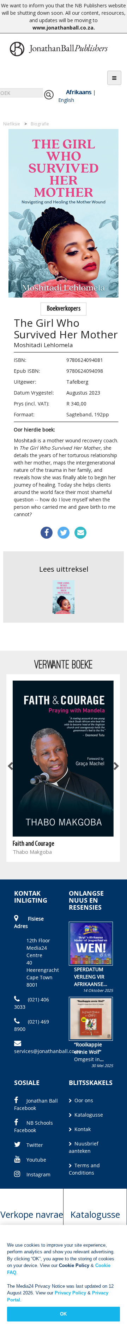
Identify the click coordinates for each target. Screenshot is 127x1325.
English (66, 100)
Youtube (36, 1159)
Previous (10, 766)
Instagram (38, 1174)
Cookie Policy (74, 1265)
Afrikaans (78, 92)
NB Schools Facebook (33, 1126)
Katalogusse (88, 1114)
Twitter (34, 1145)
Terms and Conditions (84, 1169)
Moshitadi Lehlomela (43, 345)
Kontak (82, 1129)
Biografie (40, 124)
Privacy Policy (70, 1292)
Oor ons (83, 1100)
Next (115, 766)
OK (63, 1314)
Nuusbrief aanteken (83, 1147)
